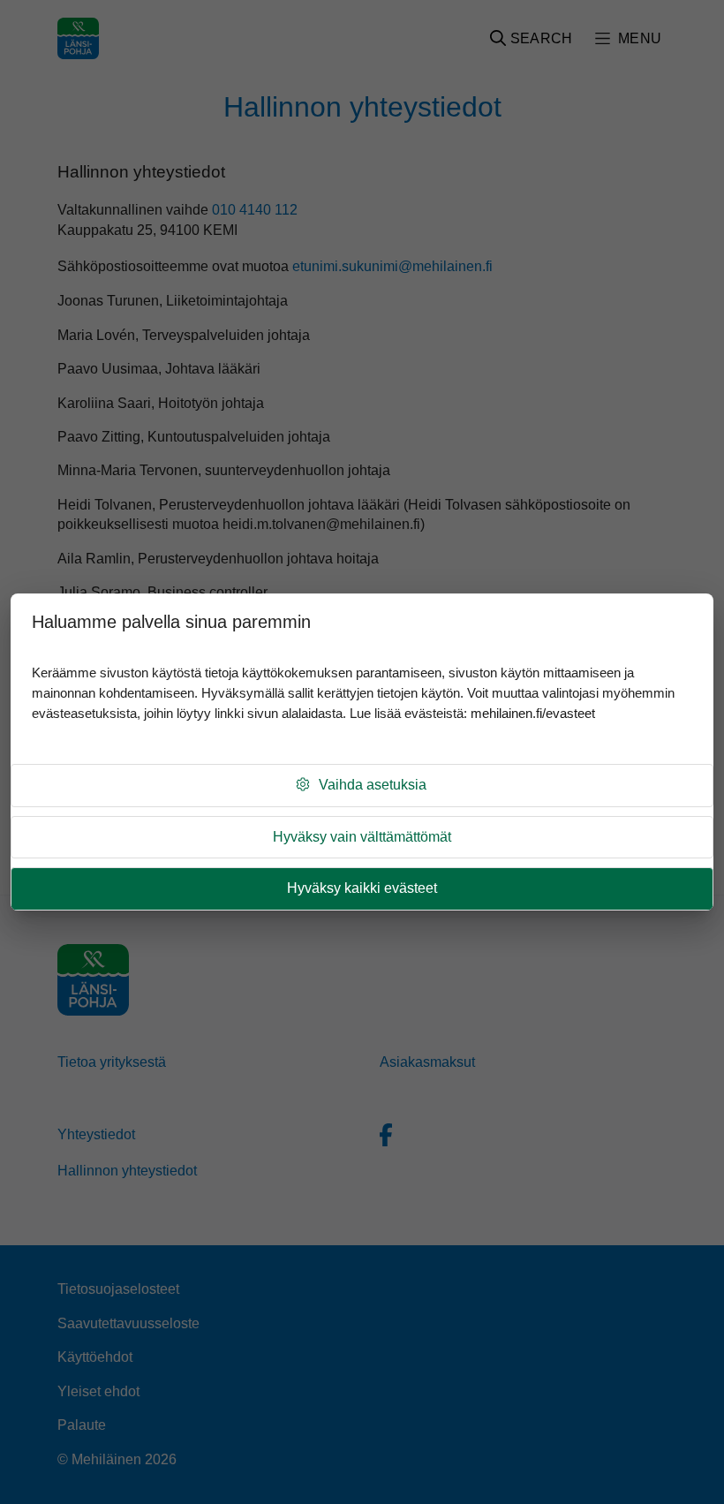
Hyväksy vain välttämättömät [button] (362, 836)
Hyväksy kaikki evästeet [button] (362, 888)
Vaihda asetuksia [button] (372, 784)
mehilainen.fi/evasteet (533, 713)
